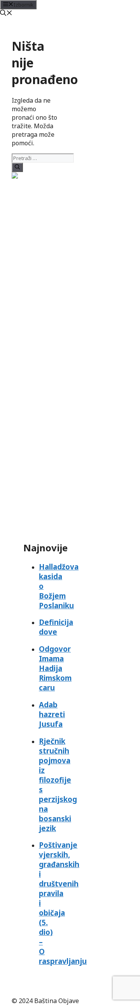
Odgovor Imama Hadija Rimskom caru (55, 668)
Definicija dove (56, 627)
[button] (6, 13)
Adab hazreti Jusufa (52, 714)
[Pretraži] (17, 167)
